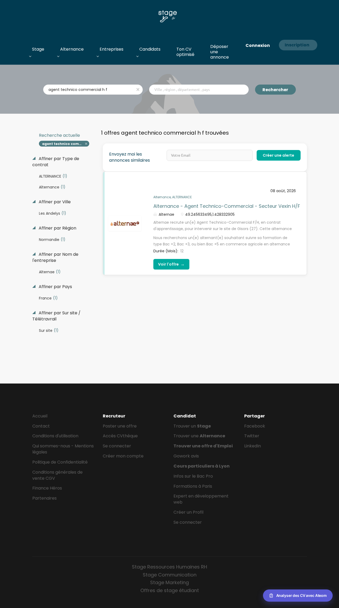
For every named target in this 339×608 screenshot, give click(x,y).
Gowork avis (186, 456)
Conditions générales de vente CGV (57, 475)
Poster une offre (120, 426)
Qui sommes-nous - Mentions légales (63, 449)
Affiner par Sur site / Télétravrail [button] (56, 316)
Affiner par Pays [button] (55, 287)
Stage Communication (170, 574)
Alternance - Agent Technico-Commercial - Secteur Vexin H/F (226, 206)
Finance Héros (47, 488)
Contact (41, 426)
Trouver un (192, 426)
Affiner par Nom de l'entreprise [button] (55, 257)
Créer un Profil (188, 512)
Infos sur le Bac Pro (193, 476)
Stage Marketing (169, 582)
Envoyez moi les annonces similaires (129, 157)
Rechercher (275, 90)
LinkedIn (252, 446)
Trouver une (199, 436)
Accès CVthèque (120, 436)
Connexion (258, 45)
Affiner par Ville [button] (54, 202)
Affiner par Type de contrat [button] (55, 162)
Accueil (39, 416)
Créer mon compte (123, 456)
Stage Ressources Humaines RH (169, 566)
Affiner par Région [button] (57, 228)
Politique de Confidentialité (60, 462)
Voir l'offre (171, 264)
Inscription (297, 45)
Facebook (254, 426)
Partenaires (44, 498)
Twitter (251, 436)
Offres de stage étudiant (169, 590)
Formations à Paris (192, 486)
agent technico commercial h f (66, 144)
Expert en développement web (201, 499)
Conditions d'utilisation (55, 436)
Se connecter (117, 446)
